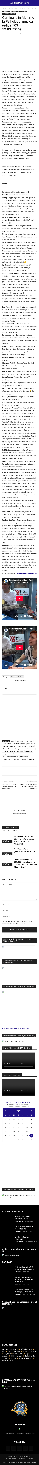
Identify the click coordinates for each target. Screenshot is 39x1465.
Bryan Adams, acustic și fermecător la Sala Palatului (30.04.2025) (24, 1279)
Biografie (7, 1354)
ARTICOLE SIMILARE (10, 828)
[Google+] (13, 1448)
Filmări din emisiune (26, 1358)
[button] (36, 3)
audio (13, 741)
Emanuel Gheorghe (9, 751)
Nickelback (28, 751)
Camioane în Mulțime (9, 746)
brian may (32, 759)
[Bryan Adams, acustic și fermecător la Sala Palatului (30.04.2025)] (7, 1280)
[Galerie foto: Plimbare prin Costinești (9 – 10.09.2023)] (7, 1292)
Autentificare (22, 1459)
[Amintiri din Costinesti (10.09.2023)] (7, 1239)
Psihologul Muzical (29, 1351)
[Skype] (22, 817)
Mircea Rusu (28, 741)
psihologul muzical (19, 749)
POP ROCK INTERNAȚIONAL (27, 8)
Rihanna (31, 746)
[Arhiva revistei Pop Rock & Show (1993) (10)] (7, 1229)
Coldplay (24, 759)
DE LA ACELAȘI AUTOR (11, 831)
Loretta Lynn (30, 754)
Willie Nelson (31, 743)
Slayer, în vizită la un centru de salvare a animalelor (9, 786)
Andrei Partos (8, 33)
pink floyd (13, 754)
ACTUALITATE (12, 8)
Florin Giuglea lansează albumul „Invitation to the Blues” (28, 786)
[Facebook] (6, 691)
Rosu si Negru (7, 759)
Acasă (4, 8)
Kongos (5, 754)
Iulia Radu (18, 1231)
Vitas (4, 762)
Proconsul (20, 751)
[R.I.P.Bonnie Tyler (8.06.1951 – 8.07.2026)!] (7, 851)
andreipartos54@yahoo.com (25, 1434)
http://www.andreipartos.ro (19, 813)
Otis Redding (24, 756)
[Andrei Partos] (8, 682)
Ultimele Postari (17, 677)
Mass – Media (18, 1354)
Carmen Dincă (7, 749)
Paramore (21, 754)
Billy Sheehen (7, 743)
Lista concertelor (14, 1351)
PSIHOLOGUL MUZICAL (9, 14)
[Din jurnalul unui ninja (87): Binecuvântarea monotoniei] (7, 1269)
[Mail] (19, 1448)
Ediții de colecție (17, 1356)
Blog (4, 1351)
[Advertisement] (19, 716)
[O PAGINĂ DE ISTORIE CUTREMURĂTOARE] (7, 1219)
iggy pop (16, 759)
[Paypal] (17, 817)
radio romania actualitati (10, 756)
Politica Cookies (11, 1459)
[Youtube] (26, 817)
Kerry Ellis (20, 741)
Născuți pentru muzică (10, 1349)
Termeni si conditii (12, 1456)
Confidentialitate (25, 1456)
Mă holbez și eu (26, 1349)
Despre (6, 677)
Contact (30, 1459)
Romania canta (7, 1360)
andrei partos (22, 746)
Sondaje (13, 1358)
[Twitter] (9, 691)
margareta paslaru (19, 743)
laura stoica (31, 749)
